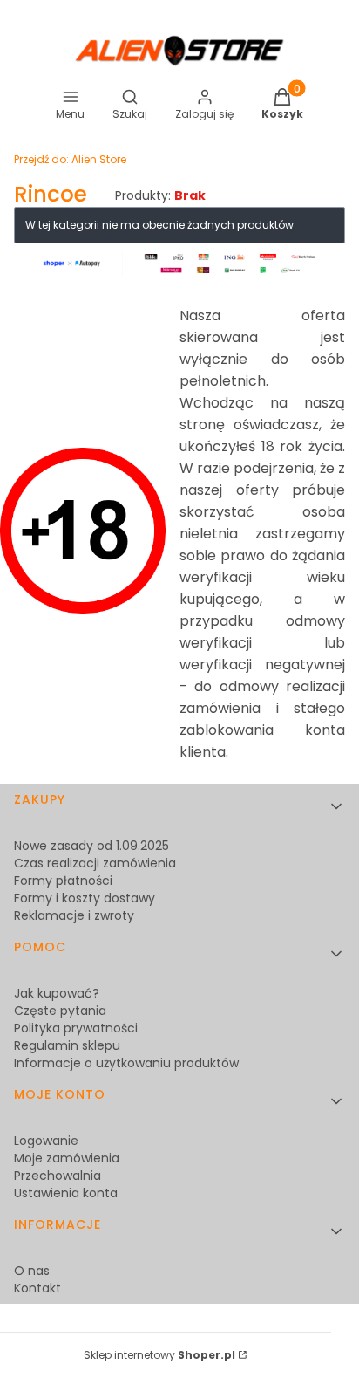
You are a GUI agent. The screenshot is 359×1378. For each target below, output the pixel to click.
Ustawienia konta (66, 1193)
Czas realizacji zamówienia (95, 863)
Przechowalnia (57, 1175)
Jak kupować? (56, 993)
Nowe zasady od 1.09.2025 (91, 845)
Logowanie (46, 1140)
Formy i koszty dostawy (84, 898)
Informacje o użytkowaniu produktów (126, 1063)
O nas (32, 1270)
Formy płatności (63, 880)
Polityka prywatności (76, 1028)
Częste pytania (60, 1010)
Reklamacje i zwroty (74, 915)
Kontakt (37, 1288)
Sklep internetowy (159, 1354)
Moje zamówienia (66, 1158)
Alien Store (70, 159)
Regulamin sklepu (67, 1045)
